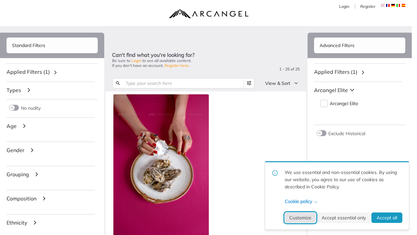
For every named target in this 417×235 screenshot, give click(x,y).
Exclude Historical (346, 133)
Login (344, 6)
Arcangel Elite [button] (344, 103)
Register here (177, 65)
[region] (52, 72)
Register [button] (367, 6)
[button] (388, 5)
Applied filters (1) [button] (28, 72)
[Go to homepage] (208, 14)
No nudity (31, 108)
